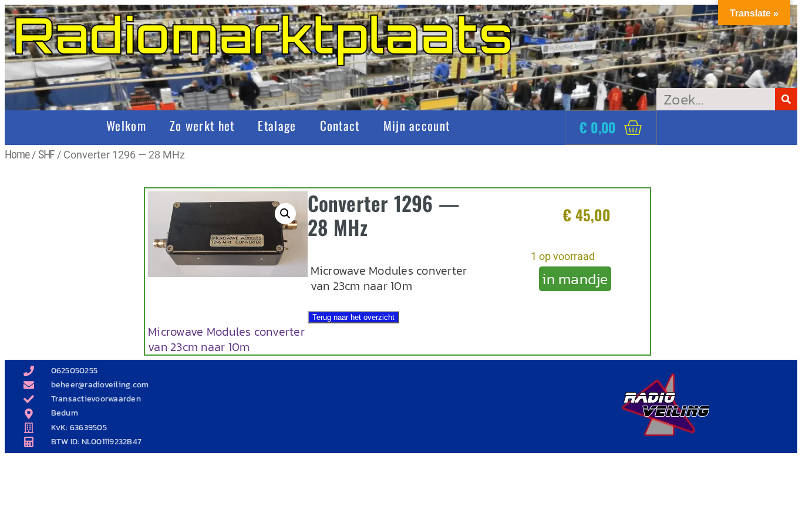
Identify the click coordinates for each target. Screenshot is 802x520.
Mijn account (416, 125)
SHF (46, 154)
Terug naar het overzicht (353, 317)
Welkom (126, 125)
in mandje (575, 279)
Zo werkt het (202, 125)
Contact (340, 125)
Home (17, 154)
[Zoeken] (786, 99)
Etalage (277, 125)
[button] (285, 213)
